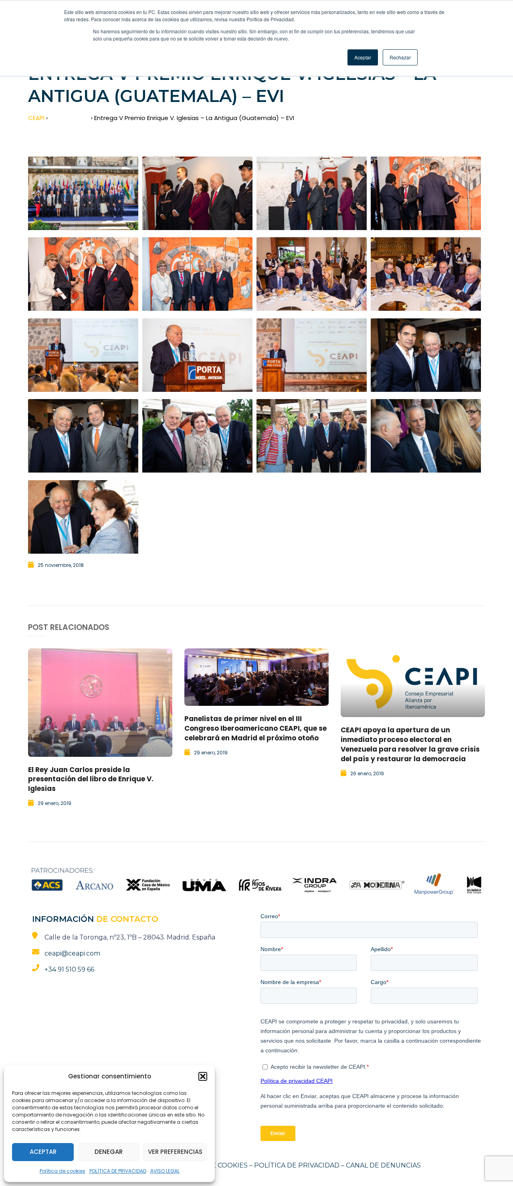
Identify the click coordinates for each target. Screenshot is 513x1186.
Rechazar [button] (400, 57)
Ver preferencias (175, 1151)
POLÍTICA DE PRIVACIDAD (117, 1171)
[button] (203, 1076)
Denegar (109, 1151)
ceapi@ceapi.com (72, 953)
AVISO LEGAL (165, 1171)
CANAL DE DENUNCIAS (383, 1165)
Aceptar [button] (362, 57)
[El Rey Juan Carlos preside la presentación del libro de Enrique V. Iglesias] (100, 702)
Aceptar (43, 1151)
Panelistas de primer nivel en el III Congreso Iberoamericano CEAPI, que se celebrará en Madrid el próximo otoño (255, 728)
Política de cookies (62, 1171)
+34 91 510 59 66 (69, 969)
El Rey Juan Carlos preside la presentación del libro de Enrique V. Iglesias (90, 779)
